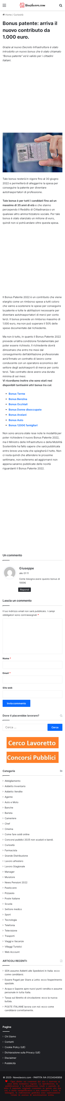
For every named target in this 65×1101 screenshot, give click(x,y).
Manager (10, 871)
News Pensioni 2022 (16, 882)
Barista (8, 813)
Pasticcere (11, 887)
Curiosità (18, 14)
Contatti (9, 1041)
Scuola (8, 903)
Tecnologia (11, 920)
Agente (9, 797)
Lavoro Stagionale (15, 866)
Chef (7, 823)
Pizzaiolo (9, 893)
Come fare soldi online (17, 834)
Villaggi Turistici (13, 946)
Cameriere (10, 818)
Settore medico (13, 909)
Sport (8, 914)
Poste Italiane (12, 898)
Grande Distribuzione (16, 855)
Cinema (9, 829)
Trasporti (10, 936)
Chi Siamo (10, 1036)
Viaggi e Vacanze (14, 941)
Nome (7, 658)
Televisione (11, 930)
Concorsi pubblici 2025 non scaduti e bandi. (29, 839)
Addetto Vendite (14, 791)
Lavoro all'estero (14, 861)
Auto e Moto (11, 802)
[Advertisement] (32, 99)
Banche (9, 807)
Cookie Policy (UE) (15, 1047)
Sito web (7, 687)
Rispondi (24, 589)
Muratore (10, 877)
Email (7, 673)
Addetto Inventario (15, 786)
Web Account (12, 952)
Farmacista (11, 850)
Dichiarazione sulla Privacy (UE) (22, 1052)
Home (8, 14)
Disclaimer (10, 1057)
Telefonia (10, 925)
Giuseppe (26, 568)
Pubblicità (10, 1063)
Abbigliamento (12, 780)
